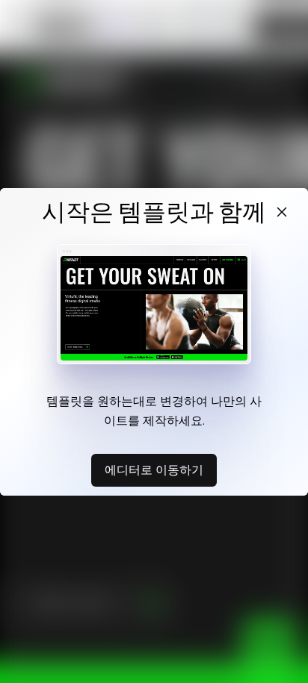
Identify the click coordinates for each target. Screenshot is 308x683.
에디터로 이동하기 (154, 469)
